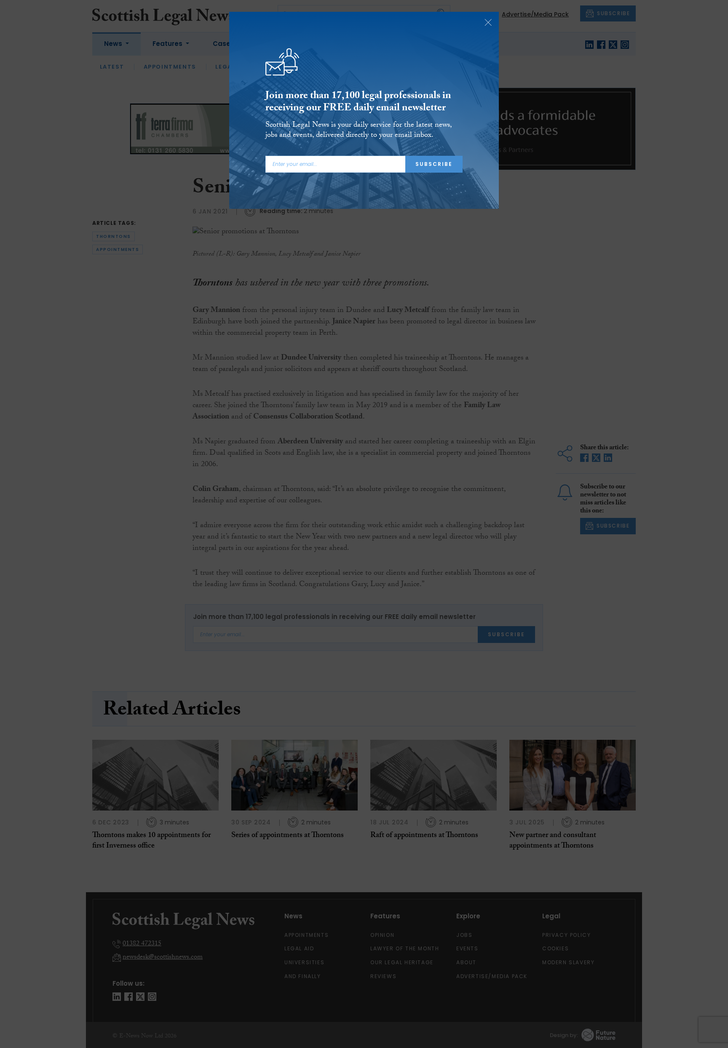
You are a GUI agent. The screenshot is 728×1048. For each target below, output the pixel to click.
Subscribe (433, 164)
